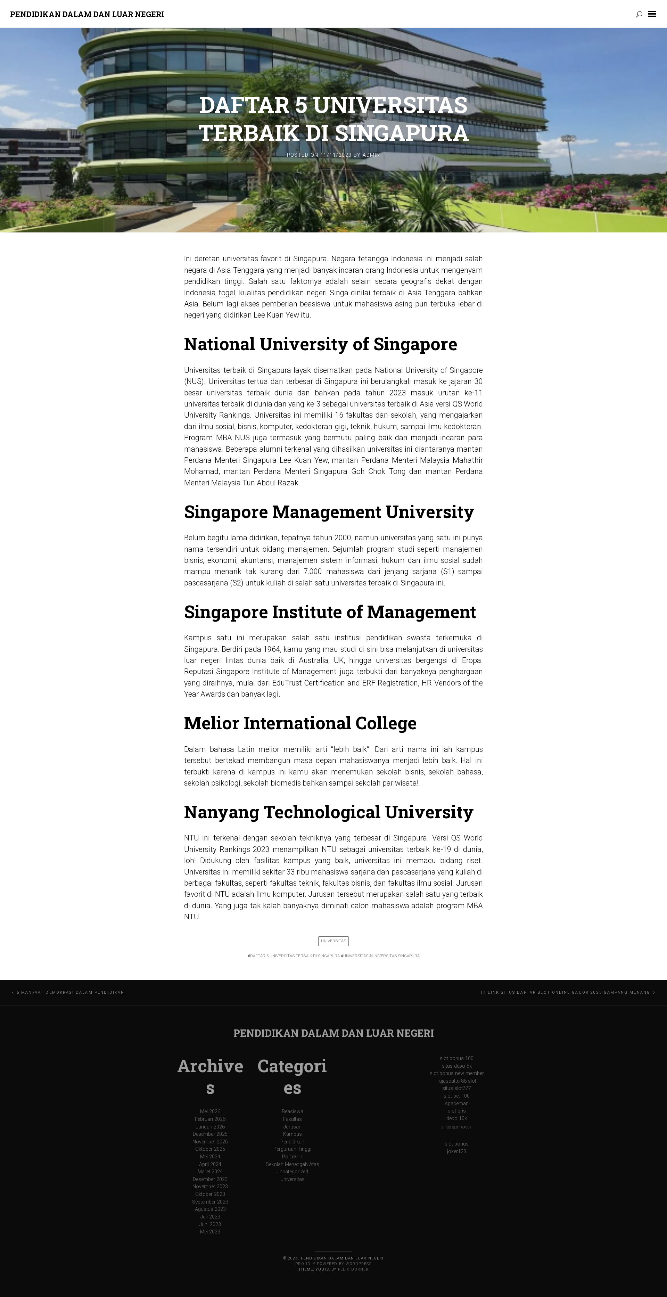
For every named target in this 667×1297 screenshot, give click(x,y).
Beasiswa (292, 1112)
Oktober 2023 (210, 1194)
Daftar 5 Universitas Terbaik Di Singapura (333, 118)
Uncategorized (292, 1172)
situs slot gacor (457, 1127)
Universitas (333, 940)
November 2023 (210, 1187)
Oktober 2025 (210, 1149)
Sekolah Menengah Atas (292, 1164)
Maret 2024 (210, 1172)
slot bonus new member (457, 1073)
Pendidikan (292, 1142)
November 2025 (210, 1142)
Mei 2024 (210, 1157)
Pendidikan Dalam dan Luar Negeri (87, 14)
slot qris (457, 1111)
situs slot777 (456, 1088)
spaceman (457, 1104)
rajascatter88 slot (456, 1081)
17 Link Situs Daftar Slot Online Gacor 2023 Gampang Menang (565, 992)
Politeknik (292, 1157)
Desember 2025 (210, 1134)
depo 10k (456, 1119)
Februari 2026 (210, 1119)
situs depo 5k (457, 1066)
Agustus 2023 (210, 1209)
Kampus (292, 1134)
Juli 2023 (210, 1217)
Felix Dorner (353, 1269)
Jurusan (292, 1127)
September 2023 (210, 1202)
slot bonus (457, 1144)
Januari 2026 (210, 1127)
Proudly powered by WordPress (333, 1264)
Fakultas (292, 1119)
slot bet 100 (457, 1096)
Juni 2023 (210, 1225)
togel (227, 292)
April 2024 (210, 1164)
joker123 (456, 1152)
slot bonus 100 (457, 1058)
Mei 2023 (210, 1232)
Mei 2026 (210, 1112)
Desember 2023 (210, 1179)
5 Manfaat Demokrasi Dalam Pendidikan (71, 992)
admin (371, 155)
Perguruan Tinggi (292, 1149)
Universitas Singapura (396, 955)
